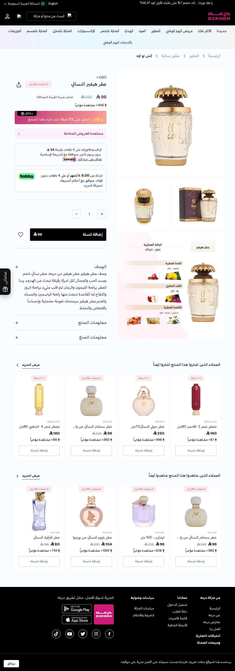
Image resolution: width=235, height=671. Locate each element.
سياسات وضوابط (142, 597)
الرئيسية (214, 56)
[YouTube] (69, 634)
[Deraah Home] (218, 16)
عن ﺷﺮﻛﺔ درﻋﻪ (210, 597)
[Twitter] (82, 634)
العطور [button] (155, 31)
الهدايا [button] (129, 31)
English (53, 3)
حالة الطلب (179, 611)
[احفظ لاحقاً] (20, 234)
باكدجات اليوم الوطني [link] (117, 42)
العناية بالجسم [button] (37, 31)
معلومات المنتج (92, 322)
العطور (194, 56)
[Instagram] (96, 634)
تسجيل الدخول (177, 604)
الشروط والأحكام (143, 615)
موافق (11, 663)
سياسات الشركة (144, 608)
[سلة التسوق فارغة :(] (18, 16)
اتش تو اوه (144, 56)
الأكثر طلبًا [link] (204, 31)
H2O (102, 77)
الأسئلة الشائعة (177, 625)
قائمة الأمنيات (177, 618)
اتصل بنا (215, 629)
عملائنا (182, 597)
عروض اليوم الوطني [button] (179, 31)
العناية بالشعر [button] (109, 31)
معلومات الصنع (92, 337)
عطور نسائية (170, 56)
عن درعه (214, 615)
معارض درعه (211, 622)
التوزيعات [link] (14, 31)
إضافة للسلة (196, 450)
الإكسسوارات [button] (86, 31)
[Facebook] (109, 634)
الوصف (100, 266)
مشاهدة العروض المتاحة (83, 134)
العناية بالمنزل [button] (62, 31)
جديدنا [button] (222, 31)
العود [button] (142, 31)
